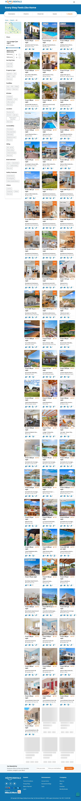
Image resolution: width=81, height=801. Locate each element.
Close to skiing (10, 150)
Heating (8, 89)
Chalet (8, 76)
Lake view (15, 114)
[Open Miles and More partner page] (11, 791)
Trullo (13, 76)
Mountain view (10, 112)
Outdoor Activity (14, 165)
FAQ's (61, 783)
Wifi (12, 86)
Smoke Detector (10, 175)
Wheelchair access (11, 137)
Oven (16, 99)
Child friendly (10, 134)
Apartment (9, 73)
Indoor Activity (15, 163)
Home (6, 20)
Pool (8, 86)
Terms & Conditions (28, 781)
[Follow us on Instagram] (10, 783)
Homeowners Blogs (46, 783)
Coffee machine (10, 102)
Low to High (9, 63)
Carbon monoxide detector (13, 181)
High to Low (9, 66)
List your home (45, 781)
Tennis (8, 163)
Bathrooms (10, 57)
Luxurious (9, 188)
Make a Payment (27, 786)
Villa (15, 73)
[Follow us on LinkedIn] (14, 783)
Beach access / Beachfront (12, 118)
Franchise (62, 786)
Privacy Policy (26, 783)
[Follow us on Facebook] (6, 783)
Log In (24, 789)
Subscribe (69, 768)
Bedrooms (9, 54)
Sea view (9, 114)
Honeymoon (9, 191)
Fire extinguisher (10, 178)
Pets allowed (10, 129)
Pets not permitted (11, 131)
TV (7, 165)
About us (62, 781)
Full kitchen (9, 96)
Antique (16, 191)
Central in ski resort (11, 152)
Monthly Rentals (64, 789)
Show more (9, 79)
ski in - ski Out (10, 147)
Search (70, 14)
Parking (16, 86)
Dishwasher (9, 99)
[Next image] (39, 30)
